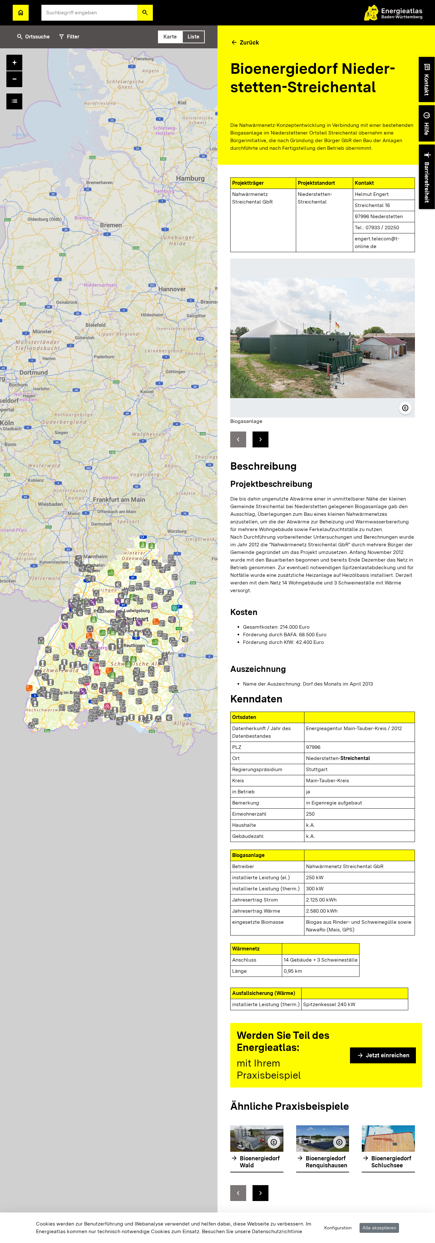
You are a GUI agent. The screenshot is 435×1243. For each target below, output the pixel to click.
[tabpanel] (109, 645)
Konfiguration (338, 1227)
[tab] (170, 37)
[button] (145, 13)
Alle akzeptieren (379, 1227)
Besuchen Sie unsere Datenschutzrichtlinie (252, 1231)
